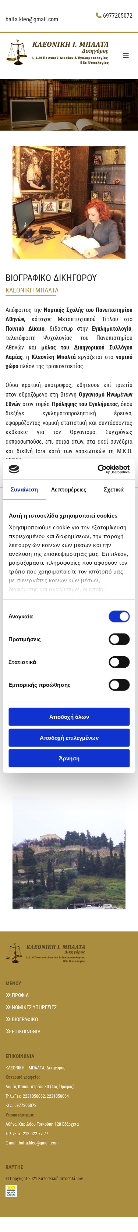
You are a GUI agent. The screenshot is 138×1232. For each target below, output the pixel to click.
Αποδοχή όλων (69, 717)
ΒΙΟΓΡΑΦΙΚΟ (25, 1019)
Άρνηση (69, 758)
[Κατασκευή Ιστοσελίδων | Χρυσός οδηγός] (69, 1191)
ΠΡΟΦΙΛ (20, 995)
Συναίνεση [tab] (24, 489)
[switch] (119, 639)
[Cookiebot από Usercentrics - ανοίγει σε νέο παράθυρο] (98, 469)
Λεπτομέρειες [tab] (68, 489)
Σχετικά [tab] (114, 489)
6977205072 (117, 15)
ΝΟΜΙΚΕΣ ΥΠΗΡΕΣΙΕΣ (34, 1007)
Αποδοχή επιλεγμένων (69, 737)
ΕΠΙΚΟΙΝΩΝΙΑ (26, 1031)
